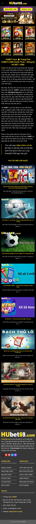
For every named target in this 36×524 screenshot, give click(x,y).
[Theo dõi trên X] (2, 454)
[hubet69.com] (18, 3)
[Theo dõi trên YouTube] (9, 454)
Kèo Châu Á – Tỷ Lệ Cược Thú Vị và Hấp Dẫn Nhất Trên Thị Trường (18, 220)
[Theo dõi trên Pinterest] (6, 454)
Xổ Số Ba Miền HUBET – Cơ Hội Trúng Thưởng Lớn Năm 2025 (18, 286)
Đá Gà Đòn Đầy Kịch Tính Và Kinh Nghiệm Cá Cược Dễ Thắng (18, 385)
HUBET (14, 497)
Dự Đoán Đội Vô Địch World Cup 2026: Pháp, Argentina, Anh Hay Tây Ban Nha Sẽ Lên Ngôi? (18, 187)
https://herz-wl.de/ (24, 145)
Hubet (3, 68)
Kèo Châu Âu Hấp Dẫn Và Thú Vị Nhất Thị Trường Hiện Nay (18, 253)
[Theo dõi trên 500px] (12, 454)
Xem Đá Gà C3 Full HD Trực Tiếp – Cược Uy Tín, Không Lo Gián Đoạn (18, 418)
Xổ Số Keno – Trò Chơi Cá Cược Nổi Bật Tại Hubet (18, 319)
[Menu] (2, 3)
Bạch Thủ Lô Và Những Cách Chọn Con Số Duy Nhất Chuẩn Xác (18, 351)
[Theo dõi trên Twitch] (15, 454)
